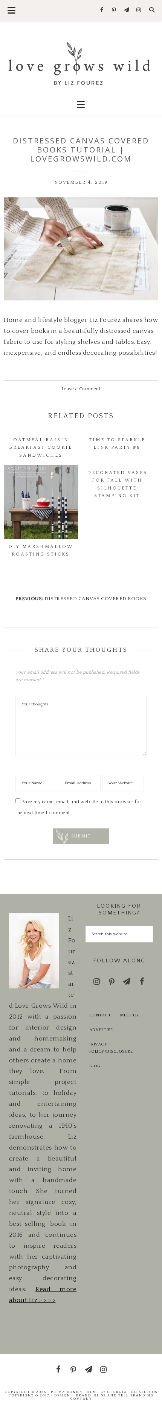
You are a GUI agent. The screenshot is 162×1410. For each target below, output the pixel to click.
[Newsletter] (126, 10)
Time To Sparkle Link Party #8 (117, 443)
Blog (95, 1066)
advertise (101, 1030)
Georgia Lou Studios (132, 1392)
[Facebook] (102, 10)
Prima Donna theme (75, 1392)
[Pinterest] (114, 10)
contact (100, 1015)
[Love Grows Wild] (81, 62)
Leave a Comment (81, 388)
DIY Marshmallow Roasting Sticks (40, 550)
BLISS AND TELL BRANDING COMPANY (112, 1397)
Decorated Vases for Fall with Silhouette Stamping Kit (117, 484)
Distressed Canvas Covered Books (95, 598)
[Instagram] (139, 10)
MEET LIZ (129, 1015)
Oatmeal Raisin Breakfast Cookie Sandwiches (40, 447)
